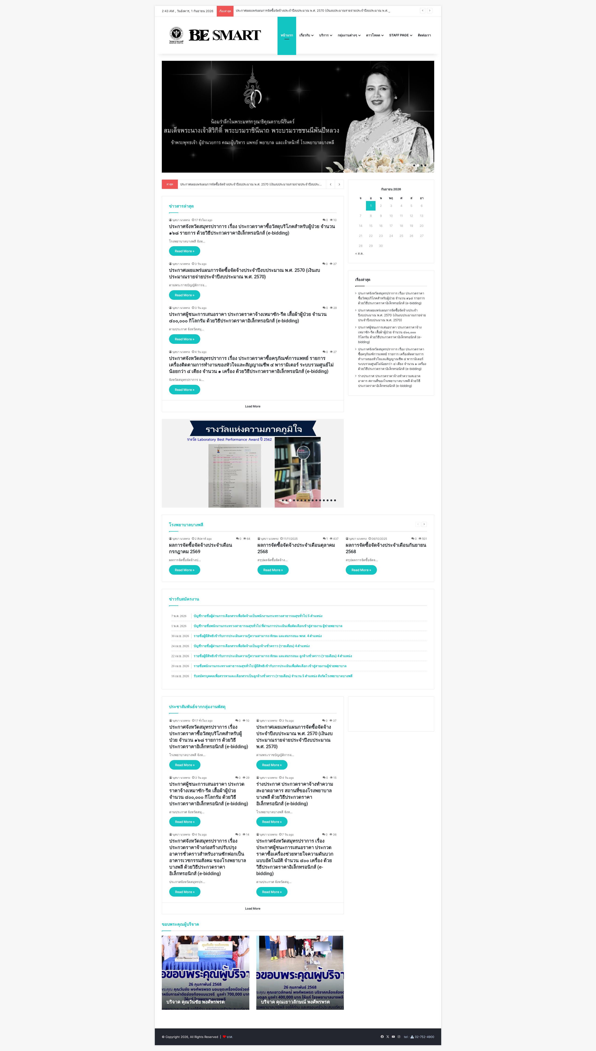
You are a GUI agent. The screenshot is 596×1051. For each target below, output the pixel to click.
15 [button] (335, 500)
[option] (298, 117)
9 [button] (313, 500)
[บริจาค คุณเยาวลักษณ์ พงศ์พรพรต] (300, 973)
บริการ (324, 35)
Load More (253, 406)
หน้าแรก (287, 35)
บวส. (230, 1037)
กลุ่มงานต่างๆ (347, 35)
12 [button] (324, 500)
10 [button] (316, 500)
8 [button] (309, 500)
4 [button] (425, 165)
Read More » (184, 251)
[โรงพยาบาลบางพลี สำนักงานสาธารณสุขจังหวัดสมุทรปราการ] (213, 35)
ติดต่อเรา (424, 35)
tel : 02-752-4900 (419, 1037)
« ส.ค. (359, 253)
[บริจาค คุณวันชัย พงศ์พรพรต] (205, 973)
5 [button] (298, 500)
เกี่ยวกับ (304, 35)
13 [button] (327, 500)
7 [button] (305, 500)
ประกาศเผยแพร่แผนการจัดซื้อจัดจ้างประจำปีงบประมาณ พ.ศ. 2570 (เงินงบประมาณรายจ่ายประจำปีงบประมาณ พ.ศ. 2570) (392, 315)
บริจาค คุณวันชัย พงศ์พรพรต (195, 1002)
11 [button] (320, 500)
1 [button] (414, 165)
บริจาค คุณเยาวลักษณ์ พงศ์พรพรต (295, 1002)
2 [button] (418, 165)
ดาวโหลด (373, 35)
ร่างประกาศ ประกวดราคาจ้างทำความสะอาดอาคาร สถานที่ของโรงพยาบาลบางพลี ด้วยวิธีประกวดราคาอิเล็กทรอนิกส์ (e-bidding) (389, 381)
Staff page (399, 35)
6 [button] (301, 500)
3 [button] (421, 165)
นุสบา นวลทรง (181, 220)
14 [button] (331, 500)
